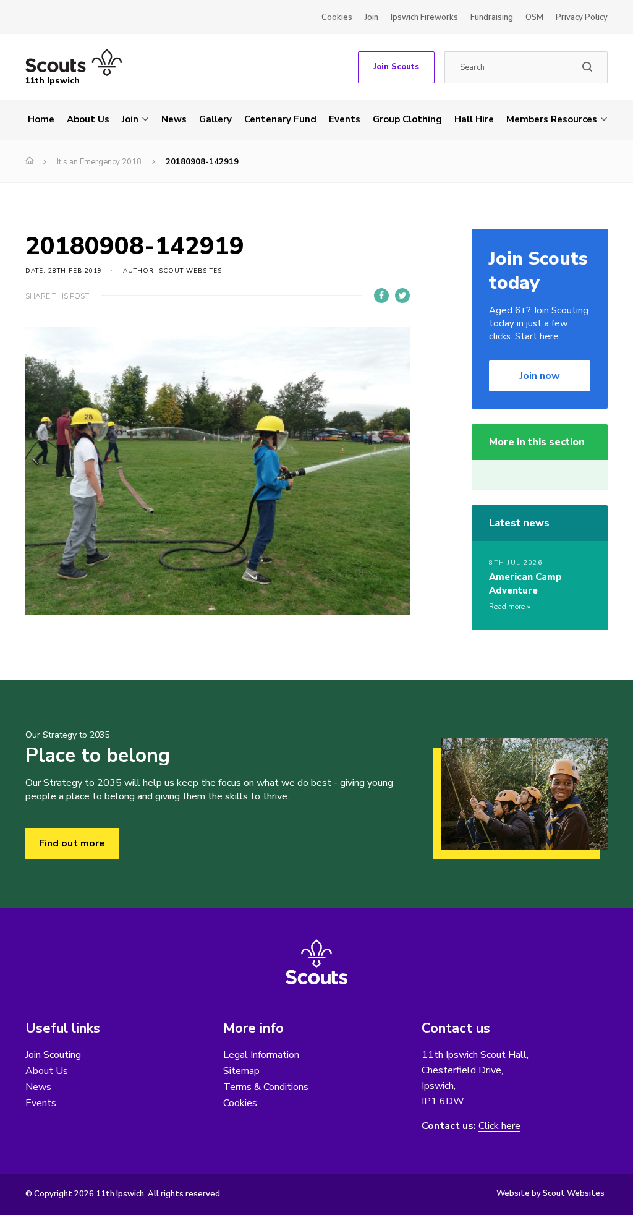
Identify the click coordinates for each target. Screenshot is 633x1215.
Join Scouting (53, 1055)
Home (41, 119)
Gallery (215, 119)
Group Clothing (407, 119)
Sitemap (241, 1071)
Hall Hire (474, 119)
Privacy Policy (582, 17)
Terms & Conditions (265, 1087)
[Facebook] (381, 295)
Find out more (72, 843)
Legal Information (261, 1055)
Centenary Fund (280, 119)
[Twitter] (402, 295)
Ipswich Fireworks (424, 17)
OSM (534, 17)
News (174, 119)
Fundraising (491, 17)
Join (371, 17)
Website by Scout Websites (550, 1193)
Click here (499, 1126)
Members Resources (551, 119)
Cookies (336, 17)
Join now (540, 376)
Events (344, 119)
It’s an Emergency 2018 (99, 162)
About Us (88, 119)
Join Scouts (396, 66)
